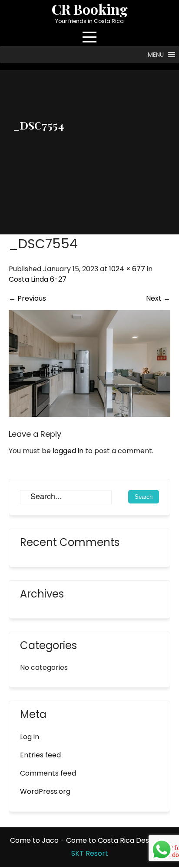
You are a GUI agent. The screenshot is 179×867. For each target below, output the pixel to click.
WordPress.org (45, 791)
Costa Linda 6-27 (37, 279)
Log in (29, 737)
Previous (27, 298)
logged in (68, 451)
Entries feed (40, 755)
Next (158, 298)
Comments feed (48, 773)
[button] (156, 54)
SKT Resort (89, 853)
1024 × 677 (127, 269)
